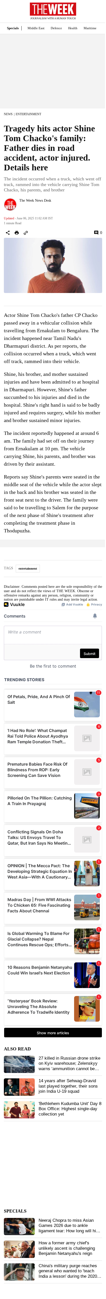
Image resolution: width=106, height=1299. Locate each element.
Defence (56, 28)
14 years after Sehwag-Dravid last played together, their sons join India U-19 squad (68, 1086)
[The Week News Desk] (10, 204)
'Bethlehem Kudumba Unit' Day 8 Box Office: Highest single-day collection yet (70, 1109)
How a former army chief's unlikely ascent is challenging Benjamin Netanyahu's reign (67, 1248)
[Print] (17, 233)
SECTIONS (8, 12)
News (8, 114)
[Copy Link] (26, 233)
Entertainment (28, 114)
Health (72, 28)
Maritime (90, 28)
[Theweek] (53, 9)
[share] (8, 233)
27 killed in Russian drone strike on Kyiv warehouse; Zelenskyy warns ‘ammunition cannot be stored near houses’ (69, 1066)
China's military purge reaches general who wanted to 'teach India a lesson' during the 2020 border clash (68, 1273)
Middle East (36, 28)
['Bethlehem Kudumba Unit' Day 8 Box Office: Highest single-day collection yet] (19, 1110)
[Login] (94, 14)
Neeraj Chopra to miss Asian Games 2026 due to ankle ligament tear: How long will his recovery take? (68, 1228)
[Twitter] (21, 207)
